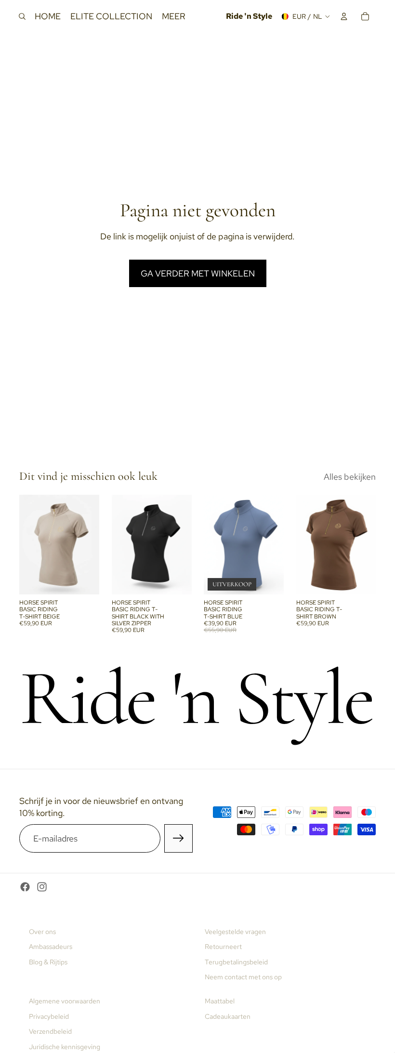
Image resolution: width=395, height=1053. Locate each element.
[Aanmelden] (178, 838)
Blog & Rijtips (48, 962)
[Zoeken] (22, 16)
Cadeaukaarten (227, 1016)
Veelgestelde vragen (235, 931)
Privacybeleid (49, 1016)
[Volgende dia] (88, 544)
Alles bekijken (350, 476)
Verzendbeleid (50, 1031)
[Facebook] (25, 887)
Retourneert (223, 946)
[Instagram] (42, 887)
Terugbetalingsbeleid (236, 962)
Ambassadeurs (50, 946)
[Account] (344, 16)
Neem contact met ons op (243, 977)
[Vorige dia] (29, 544)
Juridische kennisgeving (64, 1046)
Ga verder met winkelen (198, 273)
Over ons (42, 931)
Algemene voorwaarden (64, 1001)
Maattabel (220, 1001)
